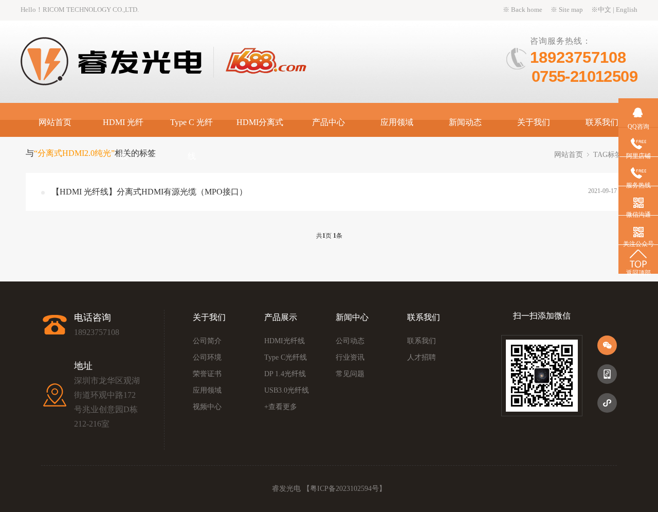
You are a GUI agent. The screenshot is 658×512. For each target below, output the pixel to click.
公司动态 (350, 341)
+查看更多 (280, 407)
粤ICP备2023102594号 (344, 488)
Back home (526, 9)
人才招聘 (421, 357)
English (626, 9)
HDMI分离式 (259, 122)
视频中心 (207, 407)
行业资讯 (350, 357)
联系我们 (602, 122)
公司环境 (207, 357)
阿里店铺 (638, 156)
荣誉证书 (207, 374)
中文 (604, 9)
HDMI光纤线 (284, 341)
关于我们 (533, 122)
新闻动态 (465, 122)
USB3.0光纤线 (286, 390)
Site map (571, 9)
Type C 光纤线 (191, 139)
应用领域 (396, 122)
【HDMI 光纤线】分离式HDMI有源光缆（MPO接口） (149, 191)
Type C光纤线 (285, 357)
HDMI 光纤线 (123, 139)
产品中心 (328, 122)
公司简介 (207, 341)
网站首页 (55, 122)
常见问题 (350, 374)
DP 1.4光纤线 (285, 374)
